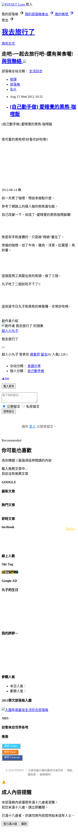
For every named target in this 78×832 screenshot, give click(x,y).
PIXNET (19, 770)
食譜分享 (34, 366)
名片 (13, 89)
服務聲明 (45, 774)
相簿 (13, 79)
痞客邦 (35, 354)
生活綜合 (35, 71)
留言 (44, 354)
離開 (24, 823)
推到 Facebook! (12, 757)
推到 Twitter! (11, 746)
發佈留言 (8, 411)
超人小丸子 (10, 331)
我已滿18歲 (10, 823)
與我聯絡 (12, 61)
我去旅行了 (18, 32)
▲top (5, 378)
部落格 (15, 84)
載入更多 (8, 386)
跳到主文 (8, 43)
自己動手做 (35, 371)
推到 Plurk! (10, 752)
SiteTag (70, 528)
